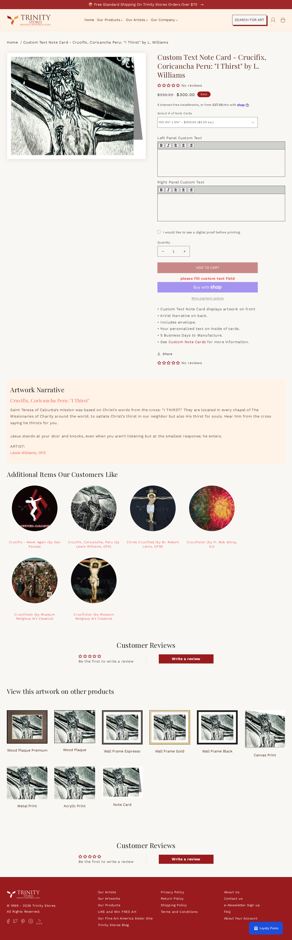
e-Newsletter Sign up (242, 905)
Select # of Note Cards (174, 113)
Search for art (249, 20)
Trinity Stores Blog (113, 925)
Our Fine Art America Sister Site (125, 918)
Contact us (233, 898)
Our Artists (107, 892)
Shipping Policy (174, 905)
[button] (110, 20)
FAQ (227, 912)
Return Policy (172, 898)
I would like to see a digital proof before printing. (202, 232)
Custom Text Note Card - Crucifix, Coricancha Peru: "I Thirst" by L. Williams (95, 42)
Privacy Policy (172, 892)
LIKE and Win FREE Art (117, 912)
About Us (232, 892)
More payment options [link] (208, 298)
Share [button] (167, 354)
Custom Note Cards (187, 342)
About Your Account (241, 918)
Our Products (109, 905)
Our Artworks (109, 898)
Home (13, 42)
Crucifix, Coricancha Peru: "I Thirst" (49, 400)
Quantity (163, 242)
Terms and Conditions (179, 912)
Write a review (186, 659)
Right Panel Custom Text (180, 182)
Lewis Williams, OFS (28, 453)
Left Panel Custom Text (179, 138)
